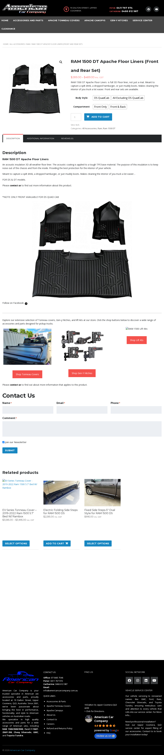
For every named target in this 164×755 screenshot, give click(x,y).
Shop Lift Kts (136, 340)
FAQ (48, 732)
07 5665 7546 (57, 677)
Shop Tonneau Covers (27, 374)
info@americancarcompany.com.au (60, 690)
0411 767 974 (124, 7)
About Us (51, 714)
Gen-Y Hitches (119, 20)
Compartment (81, 106)
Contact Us (52, 719)
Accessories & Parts (56, 701)
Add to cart (100, 116)
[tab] (13, 138)
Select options (16, 543)
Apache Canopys (94, 20)
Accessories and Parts (28, 20)
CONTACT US (49, 672)
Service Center (142, 20)
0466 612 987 (130, 11)
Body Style (82, 97)
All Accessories (17, 44)
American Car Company (104, 719)
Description (13, 138)
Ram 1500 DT (109, 128)
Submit (10, 450)
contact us (15, 185)
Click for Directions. (95, 711)
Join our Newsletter (16, 442)
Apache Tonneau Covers (64, 20)
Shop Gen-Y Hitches (82, 373)
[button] (61, 62)
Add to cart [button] (55, 543)
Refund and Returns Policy (59, 728)
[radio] (101, 97)
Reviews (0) (67, 138)
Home (5, 44)
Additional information (40, 138)
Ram (28, 44)
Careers (50, 723)
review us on (103, 736)
